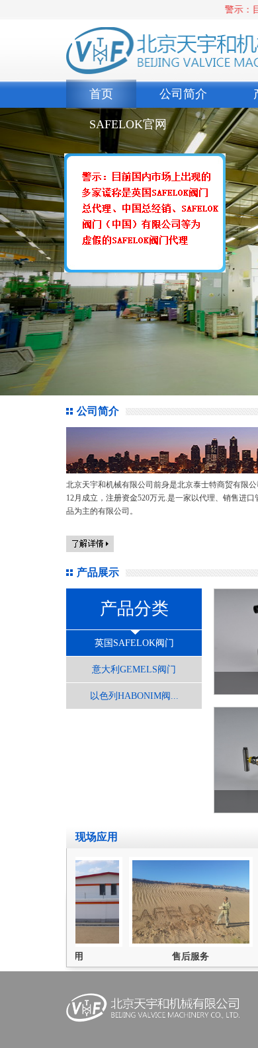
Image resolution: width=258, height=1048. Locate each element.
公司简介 (183, 94)
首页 (101, 94)
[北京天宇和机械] (139, 218)
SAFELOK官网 (128, 124)
